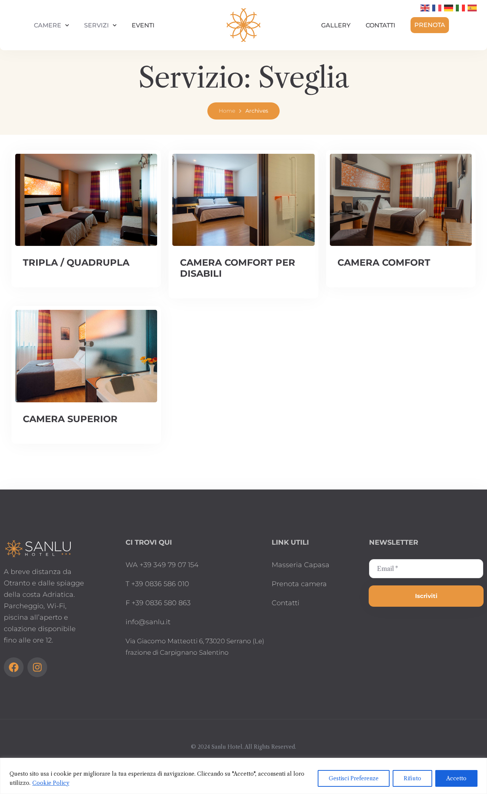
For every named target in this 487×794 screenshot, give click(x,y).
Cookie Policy (50, 783)
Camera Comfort (383, 262)
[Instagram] (37, 667)
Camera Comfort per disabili (237, 268)
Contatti (380, 25)
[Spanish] (472, 7)
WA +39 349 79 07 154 (162, 565)
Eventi (143, 25)
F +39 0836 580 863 (158, 603)
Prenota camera (299, 584)
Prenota (429, 25)
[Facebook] (14, 667)
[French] (437, 7)
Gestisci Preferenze (354, 778)
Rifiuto (412, 778)
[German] (449, 7)
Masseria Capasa (300, 565)
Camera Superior (70, 418)
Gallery (335, 25)
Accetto (456, 778)
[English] (425, 7)
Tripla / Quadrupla (76, 262)
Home (227, 110)
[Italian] (461, 7)
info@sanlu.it (148, 622)
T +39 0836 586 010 (157, 584)
